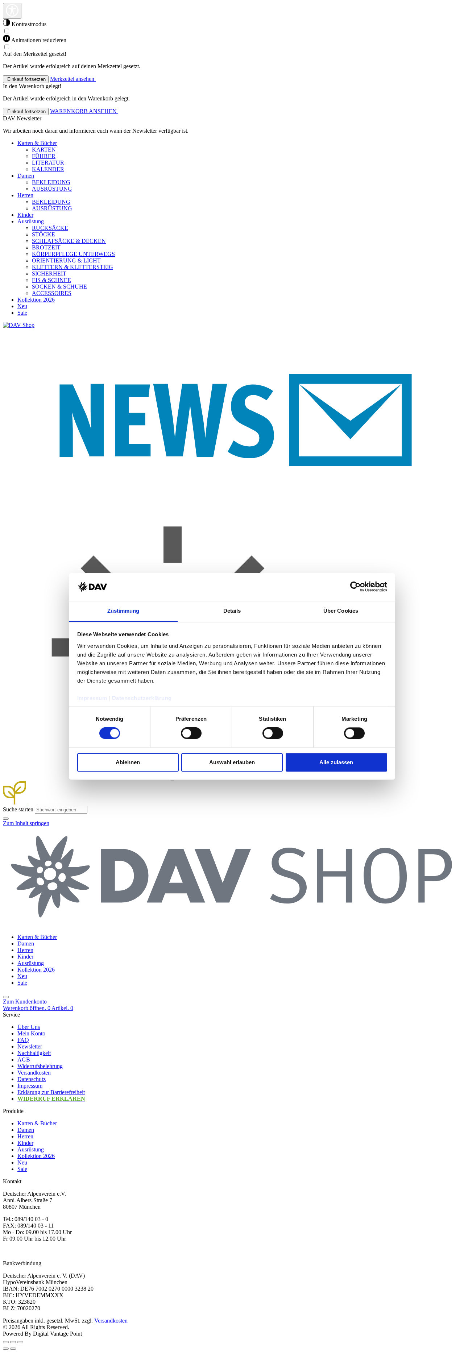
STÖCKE (43, 234)
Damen (25, 1130)
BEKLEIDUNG (51, 182)
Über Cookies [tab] (340, 611)
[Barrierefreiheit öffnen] (12, 11)
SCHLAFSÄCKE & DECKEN (69, 241)
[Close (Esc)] (6, 1342)
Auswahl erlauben (232, 762)
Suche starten (18, 809)
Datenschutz (31, 1079)
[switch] (191, 733)
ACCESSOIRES (51, 293)
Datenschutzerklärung (142, 698)
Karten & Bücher (37, 1123)
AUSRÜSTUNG (52, 189)
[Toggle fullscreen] (13, 1342)
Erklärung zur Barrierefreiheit (51, 1092)
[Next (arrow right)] (13, 1349)
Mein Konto (31, 1033)
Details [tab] (232, 611)
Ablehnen (128, 762)
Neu (22, 1162)
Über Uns (28, 1027)
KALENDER (48, 169)
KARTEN (44, 149)
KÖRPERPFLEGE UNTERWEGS (73, 254)
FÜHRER (43, 156)
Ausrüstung (30, 1149)
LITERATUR (48, 163)
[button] (6, 819)
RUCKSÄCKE (50, 228)
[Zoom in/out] (20, 1342)
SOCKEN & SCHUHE (59, 287)
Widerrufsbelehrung (40, 1066)
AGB (23, 1059)
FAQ (23, 1040)
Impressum (92, 698)
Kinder (25, 1143)
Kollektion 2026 (36, 1156)
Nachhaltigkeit (34, 1053)
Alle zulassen (336, 762)
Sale (22, 1169)
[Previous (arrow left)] (6, 1349)
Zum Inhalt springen (26, 823)
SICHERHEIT (49, 273)
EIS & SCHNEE (51, 280)
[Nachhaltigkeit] (15, 802)
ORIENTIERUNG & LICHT (66, 260)
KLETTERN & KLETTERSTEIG (72, 267)
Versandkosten (34, 1072)
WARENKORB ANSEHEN (84, 111)
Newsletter (29, 1046)
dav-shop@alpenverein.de (33, 1251)
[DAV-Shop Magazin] (173, 802)
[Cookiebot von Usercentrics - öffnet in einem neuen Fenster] (355, 587)
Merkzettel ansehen (73, 79)
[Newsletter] (232, 511)
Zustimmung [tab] (123, 611)
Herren (25, 1136)
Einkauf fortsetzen (26, 79)
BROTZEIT (46, 247)
